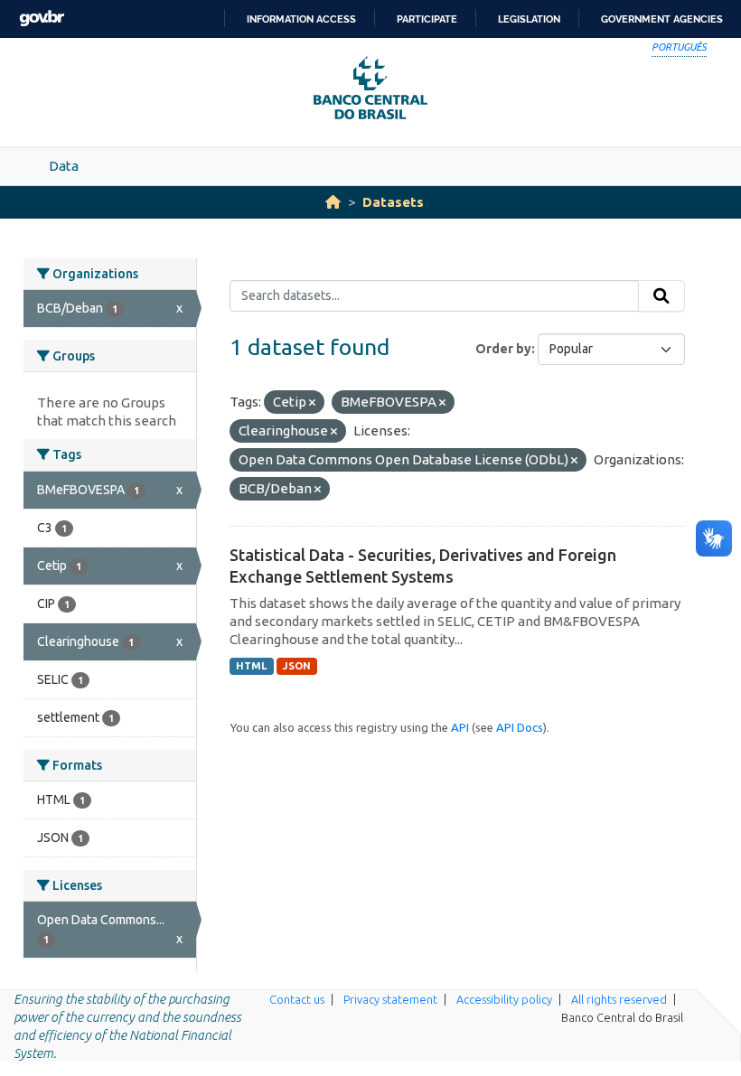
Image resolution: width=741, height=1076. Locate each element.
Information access (301, 19)
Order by (503, 349)
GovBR (41, 18)
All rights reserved (619, 999)
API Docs (519, 727)
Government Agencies (662, 19)
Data (64, 165)
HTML (251, 665)
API (460, 727)
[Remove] (312, 403)
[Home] (333, 202)
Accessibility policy (504, 999)
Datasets (393, 202)
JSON (297, 665)
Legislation (529, 19)
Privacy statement (390, 999)
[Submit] (661, 296)
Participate (427, 19)
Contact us (296, 999)
